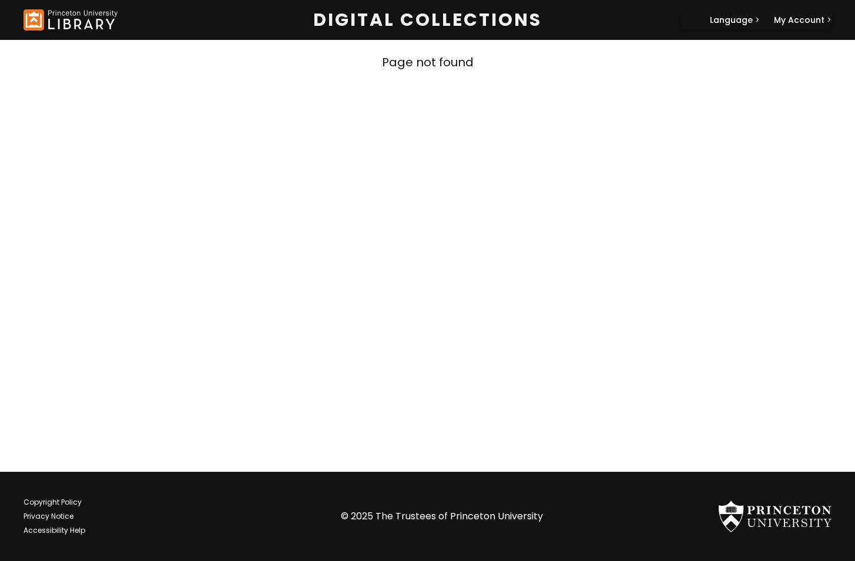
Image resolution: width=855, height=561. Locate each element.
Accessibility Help (54, 530)
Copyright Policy (53, 502)
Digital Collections (427, 20)
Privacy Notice (48, 516)
